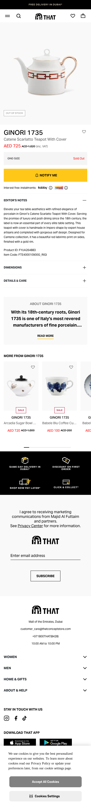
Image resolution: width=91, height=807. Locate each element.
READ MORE (45, 335)
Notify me (48, 175)
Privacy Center (30, 525)
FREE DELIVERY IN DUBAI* (45, 4)
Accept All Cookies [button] (45, 782)
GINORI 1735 (23, 132)
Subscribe (45, 576)
